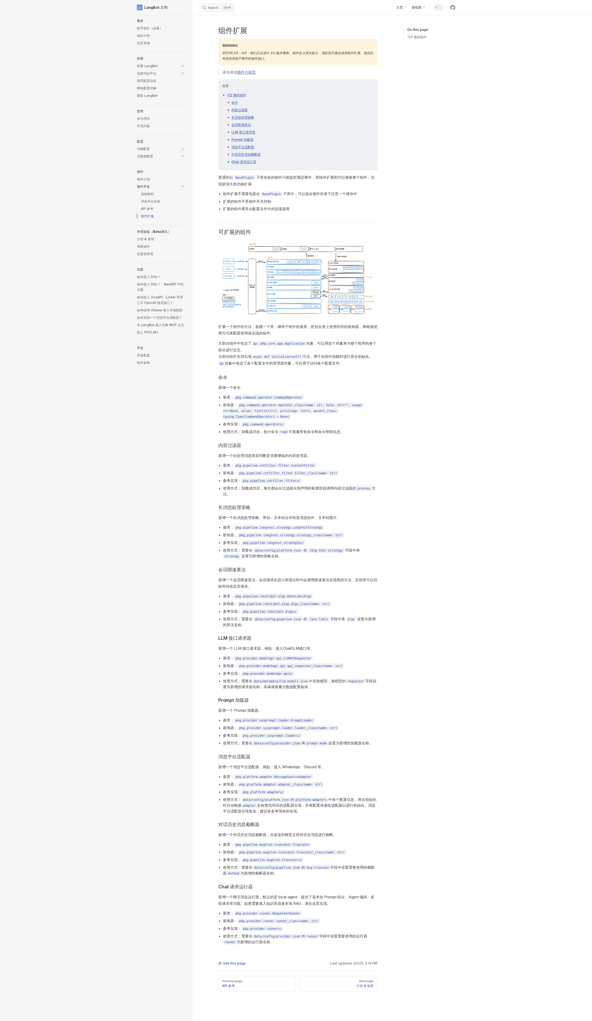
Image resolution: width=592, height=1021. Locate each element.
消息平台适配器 (242, 147)
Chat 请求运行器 (243, 162)
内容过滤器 (239, 110)
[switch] (438, 7)
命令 (234, 102)
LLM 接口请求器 (243, 132)
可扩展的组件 (417, 37)
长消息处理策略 (242, 117)
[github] (453, 7)
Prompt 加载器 (242, 139)
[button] (161, 21)
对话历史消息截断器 (246, 154)
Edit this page (234, 963)
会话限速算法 (241, 125)
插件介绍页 (246, 72)
